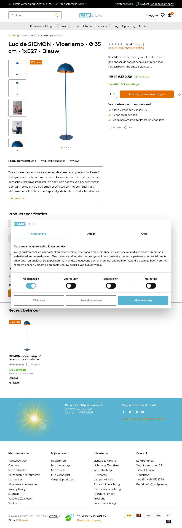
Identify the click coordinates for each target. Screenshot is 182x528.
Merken (144, 26)
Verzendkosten (17, 470)
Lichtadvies (15, 479)
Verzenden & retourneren (24, 475)
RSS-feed (22, 520)
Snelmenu (14, 503)
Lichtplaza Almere (105, 460)
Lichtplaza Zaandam (106, 465)
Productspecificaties (52, 160)
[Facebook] (123, 412)
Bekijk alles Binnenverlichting (126, 48)
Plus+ (11, 520)
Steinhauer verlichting (107, 489)
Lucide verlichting (105, 503)
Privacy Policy (17, 489)
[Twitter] (130, 412)
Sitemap (13, 493)
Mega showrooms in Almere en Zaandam (138, 119)
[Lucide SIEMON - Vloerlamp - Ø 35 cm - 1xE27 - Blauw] (27, 336)
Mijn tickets (58, 470)
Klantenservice (124, 4)
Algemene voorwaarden (23, 484)
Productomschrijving (22, 160)
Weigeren (39, 300)
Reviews (74, 160)
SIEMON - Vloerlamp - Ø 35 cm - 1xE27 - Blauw (25, 357)
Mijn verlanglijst (60, 475)
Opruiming (128, 26)
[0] (169, 15)
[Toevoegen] (38, 383)
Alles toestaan (143, 300)
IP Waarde (100, 475)
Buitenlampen (64, 26)
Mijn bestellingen (61, 465)
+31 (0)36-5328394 (152, 479)
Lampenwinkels (103, 479)
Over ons (14, 465)
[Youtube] (142, 412)
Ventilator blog (103, 470)
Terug (15, 35)
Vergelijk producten (63, 479)
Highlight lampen (104, 493)
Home (24, 35)
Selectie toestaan (91, 300)
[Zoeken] (56, 15)
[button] (61, 147)
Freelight (99, 498)
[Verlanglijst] (163, 15)
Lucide (138, 44)
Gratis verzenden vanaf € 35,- (130, 110)
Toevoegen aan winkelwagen (147, 94)
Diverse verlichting (107, 26)
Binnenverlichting (41, 26)
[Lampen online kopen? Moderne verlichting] (91, 15)
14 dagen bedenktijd (125, 115)
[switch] (71, 286)
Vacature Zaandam (20, 498)
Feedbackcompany (162, 4)
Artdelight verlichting (107, 484)
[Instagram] (136, 412)
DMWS (53, 515)
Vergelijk (117, 127)
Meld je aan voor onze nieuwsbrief (143, 419)
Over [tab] (144, 233)
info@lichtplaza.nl (156, 484)
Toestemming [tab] (37, 233)
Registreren (58, 460)
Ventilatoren (84, 26)
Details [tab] (91, 233)
